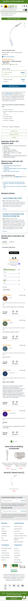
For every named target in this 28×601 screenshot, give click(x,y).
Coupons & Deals (5, 526)
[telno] (22, 6)
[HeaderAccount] (24, 6)
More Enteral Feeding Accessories (14, 448)
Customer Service (19, 523)
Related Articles (8, 193)
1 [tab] (12, 469)
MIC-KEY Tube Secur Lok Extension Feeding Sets (14, 187)
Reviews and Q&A (14, 134)
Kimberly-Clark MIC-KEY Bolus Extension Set (14, 184)
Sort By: (5, 287)
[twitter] (5, 585)
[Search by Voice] (23, 10)
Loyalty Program (5, 553)
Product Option (6, 69)
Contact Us (17, 550)
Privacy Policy (17, 560)
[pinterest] (5, 588)
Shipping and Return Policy (20, 535)
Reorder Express (18, 529)
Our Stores (16, 553)
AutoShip (3, 560)
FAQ (2, 538)
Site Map (16, 557)
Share (5, 209)
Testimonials (17, 555)
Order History (17, 531)
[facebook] (9, 585)
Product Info (14, 131)
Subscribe (23, 500)
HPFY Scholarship (5, 555)
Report (16, 313)
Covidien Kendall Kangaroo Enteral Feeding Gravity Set (14, 169)
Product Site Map (18, 562)
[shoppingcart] (26, 6)
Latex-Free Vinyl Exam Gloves (11, 171)
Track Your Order (18, 526)
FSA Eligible (3, 533)
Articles (14, 137)
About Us (16, 548)
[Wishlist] (24, 23)
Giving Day (3, 550)
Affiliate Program (5, 557)
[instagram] (14, 585)
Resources (4, 523)
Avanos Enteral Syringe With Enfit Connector (12, 166)
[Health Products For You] (10, 6)
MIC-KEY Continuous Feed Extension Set (14, 182)
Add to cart (14, 598)
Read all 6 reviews (6, 61)
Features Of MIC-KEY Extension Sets (10, 142)
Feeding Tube (18, 176)
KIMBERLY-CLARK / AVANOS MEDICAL (12, 52)
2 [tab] (13, 469)
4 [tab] (16, 469)
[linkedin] (18, 585)
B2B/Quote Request (18, 541)
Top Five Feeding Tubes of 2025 (12, 198)
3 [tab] (14, 469)
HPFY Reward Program (6, 548)
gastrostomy (9, 93)
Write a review (6, 62)
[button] (14, 19)
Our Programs (5, 545)
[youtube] (22, 585)
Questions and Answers (16, 61)
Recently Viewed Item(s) (14, 472)
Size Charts (4, 535)
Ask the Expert (4, 540)
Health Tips (4, 531)
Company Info (18, 545)
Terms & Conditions (19, 533)
